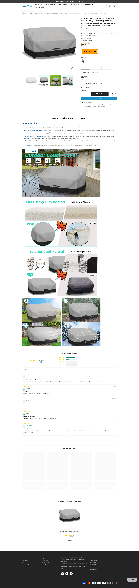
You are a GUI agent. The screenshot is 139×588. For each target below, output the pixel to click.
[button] (23, 80)
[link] (33, 485)
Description (53, 118)
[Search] (106, 6)
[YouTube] (71, 573)
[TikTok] (66, 573)
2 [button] (67, 438)
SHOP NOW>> (79, 1)
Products (29, 11)
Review (82, 118)
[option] (70, 1)
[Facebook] (62, 573)
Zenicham (88, 38)
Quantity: (83, 90)
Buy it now (99, 98)
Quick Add (69, 540)
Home (23, 11)
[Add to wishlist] (112, 94)
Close (116, 1)
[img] (26, 374)
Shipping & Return (69, 118)
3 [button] (70, 438)
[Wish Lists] (110, 6)
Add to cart (100, 93)
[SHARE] (115, 94)
